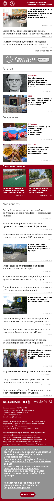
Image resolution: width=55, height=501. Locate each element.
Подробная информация (12, 446)
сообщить (43, 59)
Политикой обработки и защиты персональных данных (21, 469)
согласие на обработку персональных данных (27, 462)
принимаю (27, 494)
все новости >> (43, 51)
